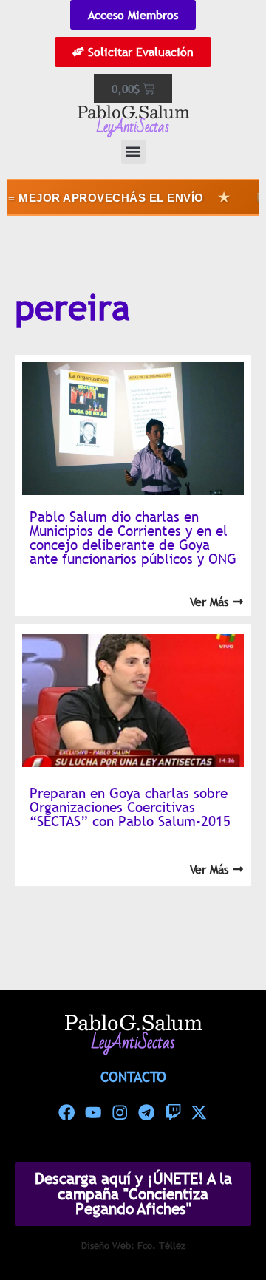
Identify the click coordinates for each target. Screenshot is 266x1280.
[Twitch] (173, 1112)
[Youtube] (93, 1112)
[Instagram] (119, 1112)
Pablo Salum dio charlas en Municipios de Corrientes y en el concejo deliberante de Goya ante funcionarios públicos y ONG (133, 538)
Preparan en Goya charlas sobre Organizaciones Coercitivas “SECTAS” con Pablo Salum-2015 (130, 807)
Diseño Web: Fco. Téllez (133, 1245)
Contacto (133, 1077)
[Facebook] (67, 1112)
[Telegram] (146, 1112)
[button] (133, 152)
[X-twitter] (199, 1112)
